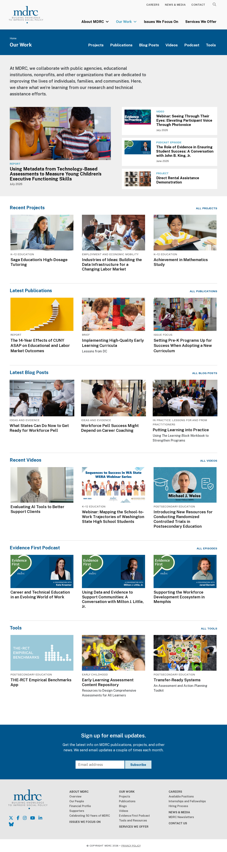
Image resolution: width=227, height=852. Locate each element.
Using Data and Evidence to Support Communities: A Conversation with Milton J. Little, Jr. (113, 599)
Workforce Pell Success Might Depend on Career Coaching (110, 428)
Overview (75, 796)
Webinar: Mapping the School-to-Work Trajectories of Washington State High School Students (113, 517)
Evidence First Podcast (35, 547)
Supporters (76, 811)
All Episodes (207, 548)
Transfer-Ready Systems (177, 680)
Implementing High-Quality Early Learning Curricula (113, 343)
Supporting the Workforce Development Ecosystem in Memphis (179, 597)
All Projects (206, 208)
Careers (152, 4)
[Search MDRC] (214, 4)
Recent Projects (27, 207)
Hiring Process (178, 806)
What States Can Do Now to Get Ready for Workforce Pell (39, 428)
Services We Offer (200, 22)
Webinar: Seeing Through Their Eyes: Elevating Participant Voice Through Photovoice (184, 120)
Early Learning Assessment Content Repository (108, 682)
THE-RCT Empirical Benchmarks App (40, 682)
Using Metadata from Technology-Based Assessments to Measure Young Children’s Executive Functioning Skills (55, 174)
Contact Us (178, 823)
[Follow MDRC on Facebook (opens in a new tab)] (18, 817)
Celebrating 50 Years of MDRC (89, 815)
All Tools (209, 628)
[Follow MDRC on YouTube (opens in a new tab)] (32, 817)
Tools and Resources (133, 820)
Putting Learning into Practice (181, 430)
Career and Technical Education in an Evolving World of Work (40, 594)
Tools (211, 45)
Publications (121, 45)
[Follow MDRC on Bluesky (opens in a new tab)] (11, 824)
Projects (96, 45)
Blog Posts (149, 45)
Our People (76, 801)
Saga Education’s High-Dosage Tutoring (39, 262)
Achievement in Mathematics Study (181, 262)
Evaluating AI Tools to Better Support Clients (37, 509)
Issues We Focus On (161, 22)
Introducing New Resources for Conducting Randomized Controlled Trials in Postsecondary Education (183, 519)
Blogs (123, 806)
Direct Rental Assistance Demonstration (177, 180)
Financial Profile (80, 806)
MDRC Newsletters (181, 817)
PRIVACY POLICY (131, 845)
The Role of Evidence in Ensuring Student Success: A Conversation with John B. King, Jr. (185, 151)
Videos (171, 45)
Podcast (191, 45)
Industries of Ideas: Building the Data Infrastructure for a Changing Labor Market (112, 264)
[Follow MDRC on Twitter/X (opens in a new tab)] (11, 817)
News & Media (175, 4)
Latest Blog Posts (29, 372)
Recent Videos (25, 460)
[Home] (30, 14)
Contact (198, 4)
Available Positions (181, 796)
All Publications (203, 291)
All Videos (208, 460)
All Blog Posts (204, 373)
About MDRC (93, 22)
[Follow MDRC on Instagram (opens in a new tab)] (25, 817)
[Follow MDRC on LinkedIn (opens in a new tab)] (40, 817)
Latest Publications (31, 290)
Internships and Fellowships (187, 801)
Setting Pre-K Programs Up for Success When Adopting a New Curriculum (183, 345)
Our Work (124, 22)
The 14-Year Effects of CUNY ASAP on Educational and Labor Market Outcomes (40, 345)
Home (13, 38)
